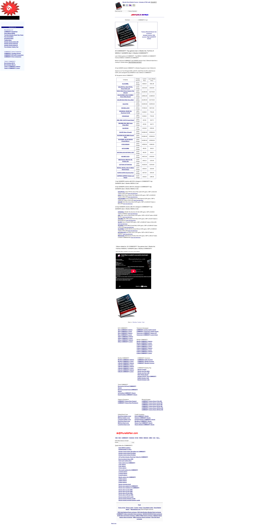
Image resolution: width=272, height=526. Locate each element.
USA (154, 437)
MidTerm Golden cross (124, 417)
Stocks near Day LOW (143, 373)
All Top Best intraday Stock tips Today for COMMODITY (133, 457)
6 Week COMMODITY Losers (144, 353)
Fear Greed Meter (8, 36)
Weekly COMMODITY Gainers (144, 341)
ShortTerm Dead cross (124, 421)
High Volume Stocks (143, 374)
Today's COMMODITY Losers (12, 68)
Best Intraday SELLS (9, 64)
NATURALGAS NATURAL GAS (125, 152)
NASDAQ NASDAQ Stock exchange (152, 514)
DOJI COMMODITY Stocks (142, 416)
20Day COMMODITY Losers (125, 341)
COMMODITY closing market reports (146, 329)
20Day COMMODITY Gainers (125, 340)
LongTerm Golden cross (124, 419)
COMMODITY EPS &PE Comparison (14, 55)
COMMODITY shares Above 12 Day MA (152, 403)
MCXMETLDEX (125, 156)
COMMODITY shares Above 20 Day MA (152, 404)
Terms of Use (122, 507)
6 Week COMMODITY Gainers (144, 351)
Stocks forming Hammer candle (127, 498)
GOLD (119, 195)
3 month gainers (123, 473)
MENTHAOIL (121, 235)
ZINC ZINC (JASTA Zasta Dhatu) (125, 120)
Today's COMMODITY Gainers (12, 66)
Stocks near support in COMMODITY (128, 486)
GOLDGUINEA (122, 198)
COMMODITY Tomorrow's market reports (147, 331)
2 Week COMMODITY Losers (144, 346)
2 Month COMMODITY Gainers (126, 363)
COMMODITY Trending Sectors (12, 53)
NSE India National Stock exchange (127, 512)
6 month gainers (123, 475)
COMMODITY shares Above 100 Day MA (152, 408)
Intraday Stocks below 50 (11, 43)
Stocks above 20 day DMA (126, 491)
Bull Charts (135, 193)
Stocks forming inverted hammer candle (129, 500)
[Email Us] (130, 5)
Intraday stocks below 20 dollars (127, 455)
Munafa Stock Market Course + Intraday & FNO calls (137, 2)
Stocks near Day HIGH (144, 371)
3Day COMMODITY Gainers (125, 329)
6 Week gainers (123, 482)
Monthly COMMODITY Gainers (126, 359)
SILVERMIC (121, 229)
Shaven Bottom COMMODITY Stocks (144, 424)
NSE (116, 437)
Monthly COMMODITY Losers (126, 361)
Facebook (139, 322)
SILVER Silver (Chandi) (125, 132)
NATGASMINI (125, 148)
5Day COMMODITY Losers (125, 335)
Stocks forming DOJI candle (126, 497)
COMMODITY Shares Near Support (127, 401)
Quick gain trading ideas (125, 460)
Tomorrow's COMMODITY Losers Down (147, 335)
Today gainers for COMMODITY (127, 462)
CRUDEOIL (121, 212)
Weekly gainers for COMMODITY (127, 477)
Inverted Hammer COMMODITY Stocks (145, 419)
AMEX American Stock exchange (142, 517)
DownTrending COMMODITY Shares (127, 394)
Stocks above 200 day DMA (126, 495)
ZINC (119, 215)
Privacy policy (130, 507)
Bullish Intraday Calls (143, 378)
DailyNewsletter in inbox (125, 449)
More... (158, 437)
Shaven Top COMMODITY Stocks (143, 423)
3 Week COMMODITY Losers (144, 349)
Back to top (113, 523)
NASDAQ (131, 437)
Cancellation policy (148, 507)
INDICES (146, 437)
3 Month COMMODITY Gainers (126, 366)
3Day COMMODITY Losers (125, 331)
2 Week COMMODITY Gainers (144, 344)
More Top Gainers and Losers (135, 62)
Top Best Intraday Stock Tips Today (13, 35)
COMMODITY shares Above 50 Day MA (152, 406)
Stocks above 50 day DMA (126, 493)
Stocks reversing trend (125, 484)
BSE (119, 437)
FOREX (141, 437)
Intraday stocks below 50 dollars (127, 453)
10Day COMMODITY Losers (125, 338)
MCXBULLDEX (125, 108)
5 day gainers (122, 466)
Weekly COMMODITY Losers (144, 343)
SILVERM (120, 225)
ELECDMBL (125, 83)
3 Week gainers (123, 480)
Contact (136, 507)
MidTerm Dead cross (123, 423)
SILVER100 (125, 128)
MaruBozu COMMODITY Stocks (143, 421)
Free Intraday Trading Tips (11, 47)
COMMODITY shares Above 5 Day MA (152, 401)
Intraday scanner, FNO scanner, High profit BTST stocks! (149, 37)
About (140, 507)
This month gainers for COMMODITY (128, 470)
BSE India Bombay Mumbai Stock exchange (149, 512)
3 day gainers (122, 464)
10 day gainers (122, 468)
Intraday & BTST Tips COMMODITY (147, 376)
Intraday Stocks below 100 (11, 41)
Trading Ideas (8, 40)
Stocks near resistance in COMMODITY (129, 487)
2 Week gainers (123, 478)
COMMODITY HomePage (10, 31)
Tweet (143, 322)
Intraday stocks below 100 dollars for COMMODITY (132, 451)
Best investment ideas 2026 (126, 459)
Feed (139, 505)
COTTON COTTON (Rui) (125, 164)
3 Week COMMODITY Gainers (144, 348)
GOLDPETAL (121, 191)
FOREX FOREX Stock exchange (144, 515)
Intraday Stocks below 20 (11, 45)
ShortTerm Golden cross (124, 416)
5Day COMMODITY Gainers (125, 333)
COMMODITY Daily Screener (145, 359)
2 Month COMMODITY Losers (126, 364)
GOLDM (120, 202)
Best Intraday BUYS (9, 63)
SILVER (120, 222)
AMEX (150, 437)
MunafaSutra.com (135, 509)
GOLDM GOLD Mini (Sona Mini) (125, 100)
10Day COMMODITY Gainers (125, 336)
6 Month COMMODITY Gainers (126, 370)
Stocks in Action (142, 369)
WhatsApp (134, 322)
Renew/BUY (153, 2)
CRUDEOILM (125, 116)
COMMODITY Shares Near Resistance (128, 403)
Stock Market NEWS (9, 33)
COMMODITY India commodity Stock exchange (129, 514)
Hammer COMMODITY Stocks (143, 417)
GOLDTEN (125, 104)
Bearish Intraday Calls (143, 379)
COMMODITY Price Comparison (12, 56)
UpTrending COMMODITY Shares (127, 393)
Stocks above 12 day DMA (126, 489)
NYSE (136, 437)
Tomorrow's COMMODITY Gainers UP (147, 333)
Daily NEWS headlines (124, 447)
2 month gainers (123, 471)
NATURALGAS (122, 232)
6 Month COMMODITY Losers (126, 371)
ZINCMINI (120, 218)
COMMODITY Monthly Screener (146, 363)
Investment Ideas (8, 38)
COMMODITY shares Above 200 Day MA (152, 409)
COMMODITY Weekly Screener (146, 361)
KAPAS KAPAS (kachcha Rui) (125, 172)
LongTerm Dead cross (124, 424)
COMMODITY (125, 437)
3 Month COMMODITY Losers (126, 368)
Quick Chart (130, 193)
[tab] (124, 5)
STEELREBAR (125, 144)
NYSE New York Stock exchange (126, 515)
